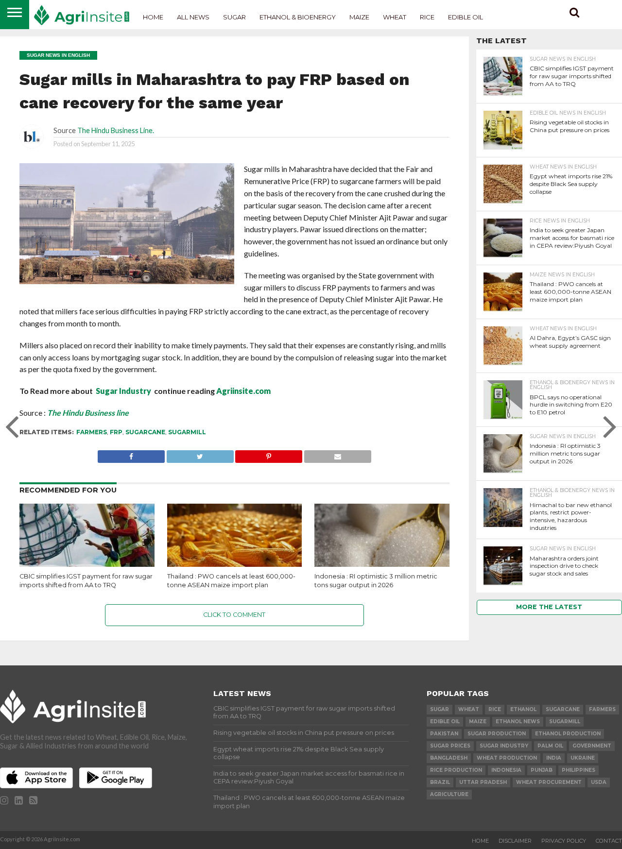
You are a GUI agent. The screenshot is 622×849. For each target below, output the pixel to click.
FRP (116, 432)
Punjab (542, 770)
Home (153, 17)
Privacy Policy (563, 840)
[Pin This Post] (269, 453)
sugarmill (187, 432)
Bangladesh (448, 758)
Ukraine (582, 758)
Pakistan (444, 733)
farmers (91, 432)
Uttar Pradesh (483, 782)
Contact (609, 840)
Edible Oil (465, 17)
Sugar (234, 17)
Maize (359, 17)
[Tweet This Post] (200, 453)
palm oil (550, 746)
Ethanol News (518, 721)
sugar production (496, 733)
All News (193, 17)
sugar (439, 709)
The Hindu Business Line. (115, 130)
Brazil (440, 782)
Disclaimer (515, 840)
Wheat (394, 17)
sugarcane (145, 432)
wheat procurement (549, 782)
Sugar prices (450, 746)
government (591, 746)
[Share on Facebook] (131, 453)
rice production (456, 770)
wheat (468, 709)
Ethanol (523, 709)
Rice (427, 17)
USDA (598, 782)
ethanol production (568, 733)
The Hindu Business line (88, 412)
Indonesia (506, 770)
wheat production (507, 758)
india (553, 758)
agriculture (449, 794)
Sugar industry (504, 746)
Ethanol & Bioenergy (297, 17)
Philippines (578, 770)
